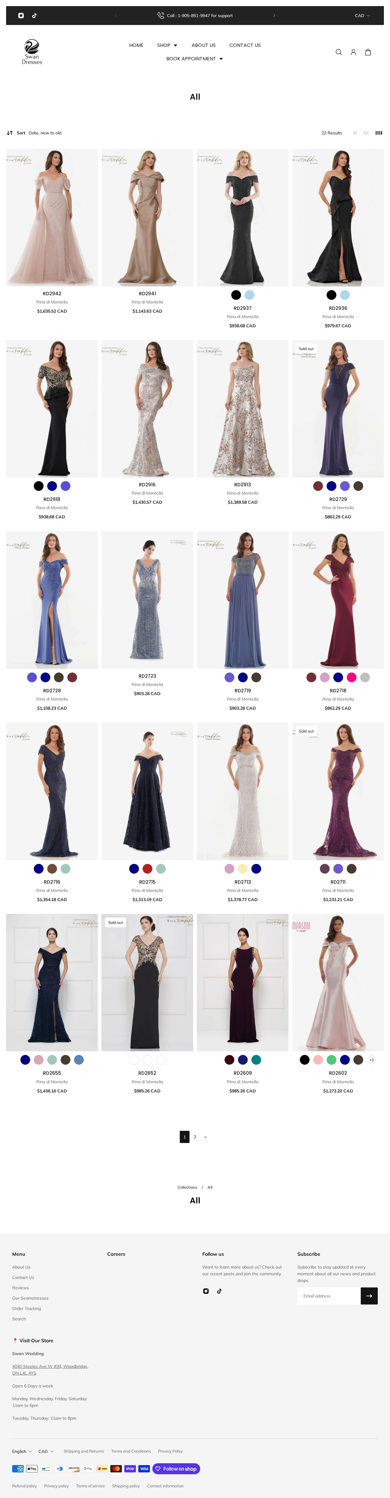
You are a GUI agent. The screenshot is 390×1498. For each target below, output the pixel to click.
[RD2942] (52, 217)
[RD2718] (338, 600)
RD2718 (338, 690)
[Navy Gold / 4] (161, 1060)
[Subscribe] (369, 1296)
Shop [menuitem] (163, 45)
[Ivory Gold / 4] (147, 1060)
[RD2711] (338, 791)
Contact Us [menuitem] (245, 45)
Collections (188, 1187)
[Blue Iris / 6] (32, 677)
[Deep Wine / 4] (311, 677)
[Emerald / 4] (331, 1060)
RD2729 (338, 499)
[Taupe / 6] (358, 486)
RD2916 (147, 484)
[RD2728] (52, 600)
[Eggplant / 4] (325, 869)
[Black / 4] (236, 295)
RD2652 (147, 1073)
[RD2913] (243, 409)
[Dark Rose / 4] (147, 869)
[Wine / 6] (72, 677)
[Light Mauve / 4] (325, 677)
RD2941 (147, 293)
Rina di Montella (52, 302)
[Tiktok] (34, 15)
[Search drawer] (339, 52)
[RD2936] (338, 217)
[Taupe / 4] (256, 677)
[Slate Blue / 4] (229, 677)
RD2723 (147, 676)
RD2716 (52, 882)
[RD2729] (338, 409)
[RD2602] (338, 983)
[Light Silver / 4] (365, 677)
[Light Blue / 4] (249, 295)
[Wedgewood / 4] (79, 1060)
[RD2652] (147, 983)
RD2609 (243, 1073)
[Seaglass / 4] (65, 869)
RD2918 (52, 499)
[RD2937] (243, 217)
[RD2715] (147, 791)
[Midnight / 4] (243, 1060)
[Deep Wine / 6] (318, 486)
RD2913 (242, 484)
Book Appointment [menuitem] (191, 58)
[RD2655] (52, 983)
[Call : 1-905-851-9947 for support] (195, 15)
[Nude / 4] (243, 869)
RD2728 (52, 690)
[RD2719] (243, 600)
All (209, 1187)
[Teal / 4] (256, 1060)
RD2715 (147, 882)
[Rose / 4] (351, 677)
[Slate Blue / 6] (345, 486)
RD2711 (338, 882)
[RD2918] (52, 409)
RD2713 (243, 882)
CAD (359, 15)
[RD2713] (243, 791)
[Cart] (368, 52)
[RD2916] (147, 409)
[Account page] (353, 52)
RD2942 (52, 293)
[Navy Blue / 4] (52, 486)
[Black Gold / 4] (134, 1060)
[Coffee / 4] (52, 869)
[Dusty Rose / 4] (39, 1060)
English (19, 1451)
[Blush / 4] (318, 1060)
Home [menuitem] (136, 45)
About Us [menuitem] (204, 45)
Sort (39, 133)
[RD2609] (243, 983)
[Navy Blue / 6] (331, 486)
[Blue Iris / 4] (65, 486)
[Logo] (32, 52)
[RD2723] (147, 600)
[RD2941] (147, 217)
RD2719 (243, 690)
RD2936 (338, 308)
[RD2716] (52, 791)
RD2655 (52, 1073)
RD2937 (243, 308)
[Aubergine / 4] (229, 1060)
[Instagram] (21, 15)
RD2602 (338, 1073)
